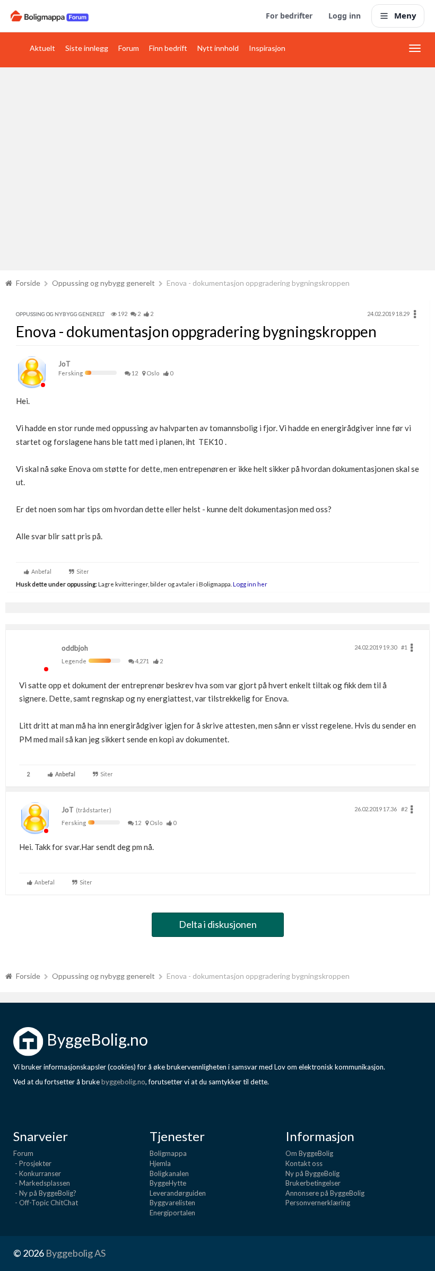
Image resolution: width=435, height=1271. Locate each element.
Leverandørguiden (178, 1193)
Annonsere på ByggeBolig (324, 1193)
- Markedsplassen (41, 1183)
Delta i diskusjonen (218, 924)
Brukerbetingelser (313, 1183)
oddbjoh (75, 648)
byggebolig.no (123, 1081)
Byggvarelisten (172, 1202)
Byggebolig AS (76, 1253)
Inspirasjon (267, 47)
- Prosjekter (32, 1163)
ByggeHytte (168, 1183)
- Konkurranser (37, 1173)
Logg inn (344, 16)
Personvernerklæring (317, 1202)
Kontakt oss (304, 1163)
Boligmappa (168, 1153)
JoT (64, 364)
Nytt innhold (218, 47)
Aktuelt (42, 47)
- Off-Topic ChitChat (45, 1202)
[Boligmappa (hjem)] (50, 16)
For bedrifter (289, 16)
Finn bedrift (168, 47)
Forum (128, 47)
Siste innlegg (86, 47)
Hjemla (160, 1163)
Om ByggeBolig (309, 1153)
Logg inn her (249, 584)
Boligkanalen (169, 1173)
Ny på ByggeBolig (312, 1173)
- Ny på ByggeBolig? (44, 1193)
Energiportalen (172, 1212)
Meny (405, 15)
